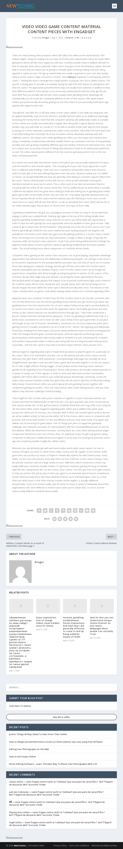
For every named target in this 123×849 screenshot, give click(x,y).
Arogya (45, 37)
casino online (16, 781)
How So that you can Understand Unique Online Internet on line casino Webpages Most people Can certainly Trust (101, 625)
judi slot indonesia (18, 792)
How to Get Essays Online (22, 756)
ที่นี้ (10, 802)
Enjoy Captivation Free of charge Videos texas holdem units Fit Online (48, 621)
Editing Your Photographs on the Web (29, 749)
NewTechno (20, 845)
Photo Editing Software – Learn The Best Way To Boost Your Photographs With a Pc (53, 764)
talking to (72, 76)
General (69, 37)
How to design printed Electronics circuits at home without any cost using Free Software (56, 741)
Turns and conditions (79, 845)
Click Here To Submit (20, 705)
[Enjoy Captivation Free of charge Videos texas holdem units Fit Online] (48, 606)
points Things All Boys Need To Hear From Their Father (38, 734)
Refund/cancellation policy (104, 845)
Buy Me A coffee (61, 717)
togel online (15, 822)
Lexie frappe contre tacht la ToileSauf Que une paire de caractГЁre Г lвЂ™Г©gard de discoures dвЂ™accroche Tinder (60, 783)
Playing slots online (19, 812)
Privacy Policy (60, 845)
